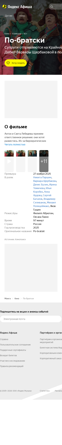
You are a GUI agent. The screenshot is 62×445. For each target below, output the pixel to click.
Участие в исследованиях (12, 406)
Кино (17, 344)
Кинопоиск (20, 239)
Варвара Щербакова (44, 181)
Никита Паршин (42, 177)
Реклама (58, 436)
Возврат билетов (8, 401)
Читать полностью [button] (15, 144)
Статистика (45, 436)
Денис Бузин (40, 184)
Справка (4, 384)
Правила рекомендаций (11, 411)
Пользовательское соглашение (15, 390)
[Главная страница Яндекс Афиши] (4, 7)
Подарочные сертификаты (13, 395)
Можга (8, 344)
